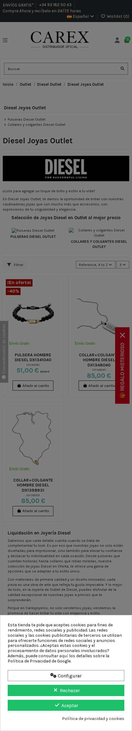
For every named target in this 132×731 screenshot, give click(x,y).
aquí (63, 655)
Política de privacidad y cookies (93, 718)
